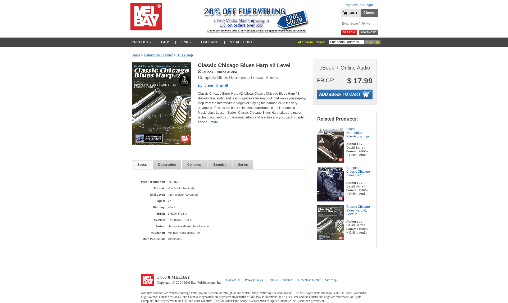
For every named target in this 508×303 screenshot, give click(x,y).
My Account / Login (359, 5)
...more (213, 122)
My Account (241, 42)
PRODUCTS (141, 42)
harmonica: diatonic (158, 55)
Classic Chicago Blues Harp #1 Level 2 (358, 210)
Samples (219, 165)
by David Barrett (213, 85)
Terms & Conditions (280, 280)
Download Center (309, 280)
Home (136, 55)
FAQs (165, 42)
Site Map (331, 280)
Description (167, 165)
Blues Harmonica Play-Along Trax (357, 132)
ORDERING (210, 42)
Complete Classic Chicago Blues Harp (358, 171)
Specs (142, 165)
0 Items (369, 13)
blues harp (185, 55)
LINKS (186, 42)
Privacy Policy (254, 280)
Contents (194, 165)
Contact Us (233, 280)
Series (243, 165)
